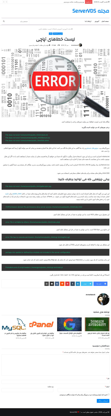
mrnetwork (74, 45)
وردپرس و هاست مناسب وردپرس (74, 2)
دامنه (7, 194)
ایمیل (107, 386)
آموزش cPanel (57, 29)
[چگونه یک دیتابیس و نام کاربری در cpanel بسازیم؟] (14, 324)
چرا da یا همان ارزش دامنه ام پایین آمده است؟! (98, 334)
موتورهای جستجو (92, 148)
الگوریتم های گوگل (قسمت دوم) (71, 333)
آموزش (97, 21)
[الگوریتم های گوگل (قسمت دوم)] (69, 324)
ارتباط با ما (88, 21)
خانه (69, 29)
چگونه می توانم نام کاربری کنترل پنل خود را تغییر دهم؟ (42, 334)
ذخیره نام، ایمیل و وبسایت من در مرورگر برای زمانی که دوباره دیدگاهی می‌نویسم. (83, 395)
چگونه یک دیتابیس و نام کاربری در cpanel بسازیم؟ (15, 334)
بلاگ (51, 33)
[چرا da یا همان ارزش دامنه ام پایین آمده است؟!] (97, 324)
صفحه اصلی (105, 21)
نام (108, 378)
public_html (17, 194)
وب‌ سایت (50, 386)
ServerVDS (73, 412)
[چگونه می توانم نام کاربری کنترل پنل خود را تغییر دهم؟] (41, 324)
